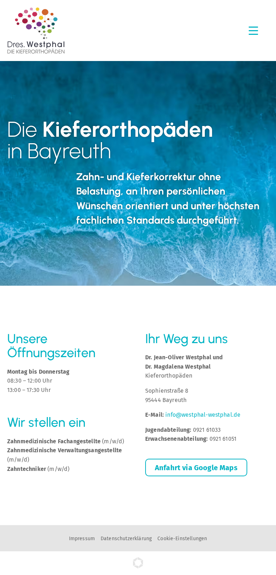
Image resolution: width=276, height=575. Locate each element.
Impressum (82, 539)
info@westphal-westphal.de (202, 414)
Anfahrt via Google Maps (196, 467)
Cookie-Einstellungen (182, 539)
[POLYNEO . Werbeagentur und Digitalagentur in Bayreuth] (138, 566)
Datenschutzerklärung (126, 539)
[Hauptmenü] (253, 30)
